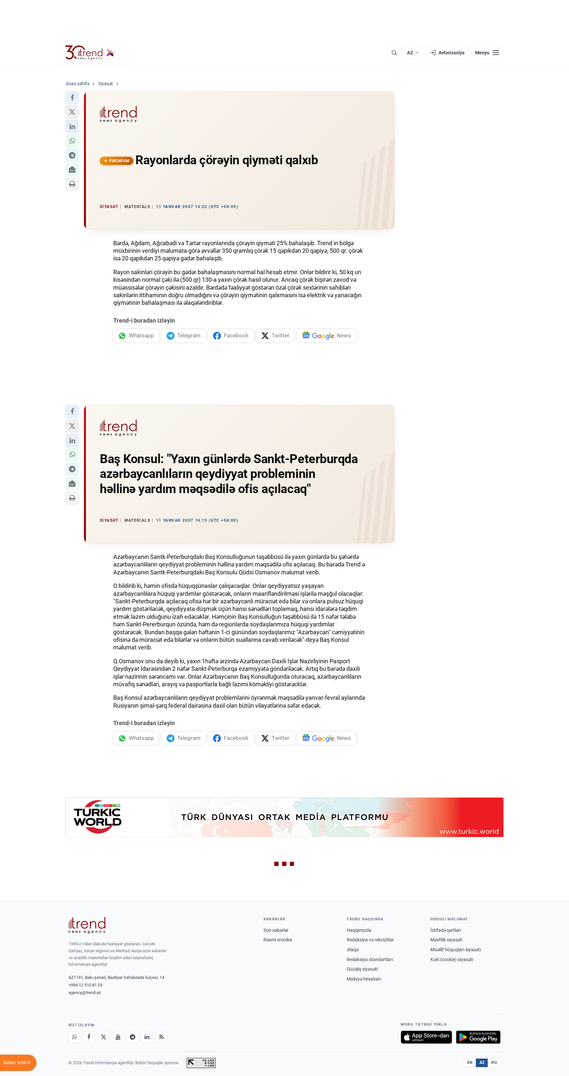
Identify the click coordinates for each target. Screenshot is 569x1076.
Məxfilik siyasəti (446, 939)
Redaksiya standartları (370, 959)
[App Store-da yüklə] (426, 1037)
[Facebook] (89, 1037)
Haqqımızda (359, 930)
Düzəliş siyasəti (362, 969)
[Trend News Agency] (86, 925)
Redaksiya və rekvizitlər (370, 939)
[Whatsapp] (74, 1037)
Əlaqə (353, 949)
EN (470, 1062)
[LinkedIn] (147, 1037)
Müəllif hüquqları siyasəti (455, 949)
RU (494, 1062)
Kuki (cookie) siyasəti (451, 959)
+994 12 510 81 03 (85, 985)
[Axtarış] (394, 52)
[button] (72, 98)
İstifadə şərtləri (445, 930)
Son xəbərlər (275, 930)
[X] (103, 1037)
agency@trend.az (84, 992)
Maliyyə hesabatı (364, 979)
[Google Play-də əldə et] (478, 1037)
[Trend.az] (90, 52)
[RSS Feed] (161, 1037)
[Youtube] (118, 1037)
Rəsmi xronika (277, 939)
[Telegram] (132, 1037)
